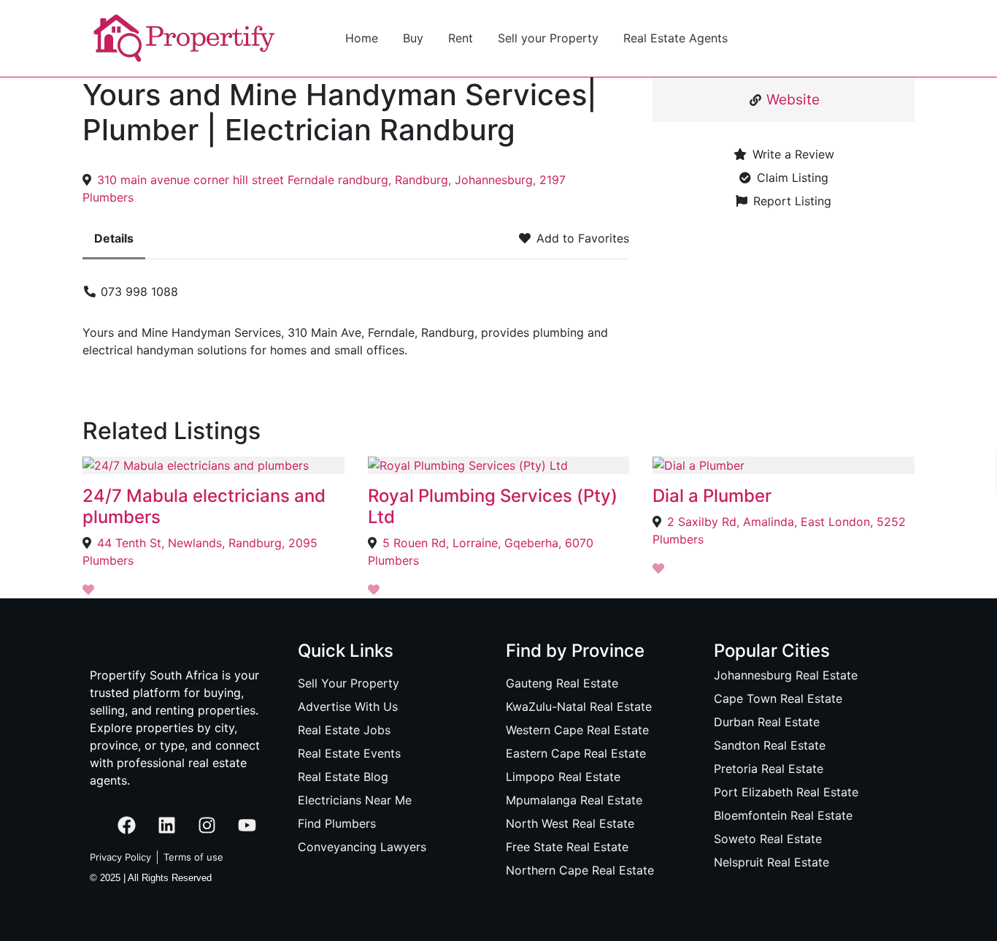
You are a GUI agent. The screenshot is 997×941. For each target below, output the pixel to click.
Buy (413, 38)
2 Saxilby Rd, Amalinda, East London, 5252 (786, 521)
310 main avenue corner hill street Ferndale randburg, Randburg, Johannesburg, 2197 (331, 179)
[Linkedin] (166, 825)
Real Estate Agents (675, 38)
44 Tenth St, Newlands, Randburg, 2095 (207, 543)
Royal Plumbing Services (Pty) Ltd (492, 506)
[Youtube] (246, 825)
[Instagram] (206, 825)
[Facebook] (126, 825)
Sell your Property (548, 38)
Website (793, 99)
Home (361, 38)
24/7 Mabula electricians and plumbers (204, 506)
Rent (460, 38)
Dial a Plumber (712, 495)
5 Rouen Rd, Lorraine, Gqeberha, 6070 (487, 543)
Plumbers (108, 197)
